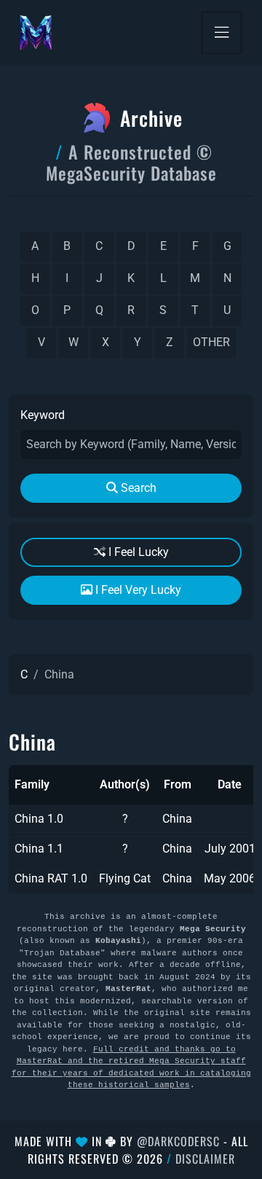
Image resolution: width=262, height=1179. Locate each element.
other (211, 342)
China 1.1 (39, 848)
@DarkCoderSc (178, 1141)
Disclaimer (205, 1158)
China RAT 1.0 (51, 878)
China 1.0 (39, 819)
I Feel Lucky (137, 552)
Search (137, 488)
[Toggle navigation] (221, 33)
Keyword (42, 415)
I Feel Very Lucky (136, 590)
